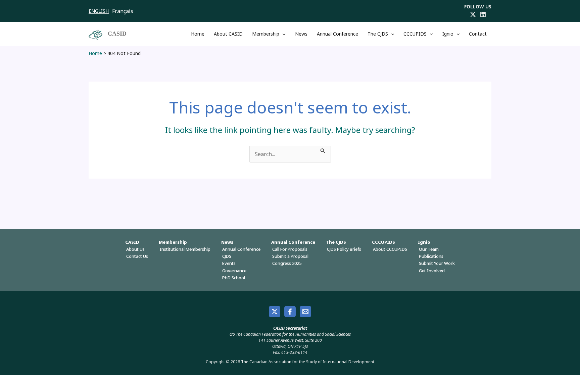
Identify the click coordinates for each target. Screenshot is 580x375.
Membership (265, 34)
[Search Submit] (323, 150)
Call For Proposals (289, 249)
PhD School (233, 278)
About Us (135, 249)
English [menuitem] (99, 11)
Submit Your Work (437, 263)
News (301, 34)
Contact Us (137, 256)
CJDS (226, 256)
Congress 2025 (286, 263)
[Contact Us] (305, 311)
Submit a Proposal (290, 256)
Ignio (447, 34)
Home (197, 34)
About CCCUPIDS (390, 249)
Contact (478, 34)
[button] (282, 34)
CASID (117, 33)
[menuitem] (100, 11)
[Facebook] (290, 311)
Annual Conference (337, 34)
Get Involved (432, 271)
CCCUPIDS (415, 34)
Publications (431, 256)
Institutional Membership (185, 249)
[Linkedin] (483, 14)
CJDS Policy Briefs (344, 249)
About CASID (228, 34)
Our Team (429, 249)
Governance (234, 271)
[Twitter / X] (473, 14)
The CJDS (378, 34)
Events (229, 263)
